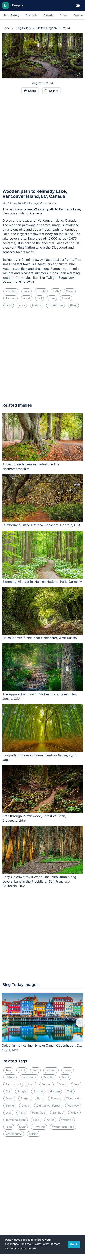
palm (22, 1112)
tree (52, 298)
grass (69, 291)
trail (69, 1091)
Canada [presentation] (48, 15)
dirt (8, 1091)
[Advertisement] (42, 143)
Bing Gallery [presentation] (11, 15)
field (36, 1119)
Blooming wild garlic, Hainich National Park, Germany (42, 581)
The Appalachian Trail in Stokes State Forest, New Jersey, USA (39, 696)
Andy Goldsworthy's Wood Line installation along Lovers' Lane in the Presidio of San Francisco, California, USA (39, 881)
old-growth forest (48, 1105)
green (9, 1098)
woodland (72, 1098)
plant (73, 305)
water (50, 1119)
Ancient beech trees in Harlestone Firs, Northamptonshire (31, 466)
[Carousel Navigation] (42, 1025)
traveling (39, 1126)
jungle (41, 291)
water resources (63, 1126)
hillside (33, 1133)
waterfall (67, 1119)
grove (25, 1105)
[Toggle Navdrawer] (78, 5)
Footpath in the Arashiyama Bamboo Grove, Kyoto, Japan (40, 757)
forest (66, 298)
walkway (73, 1105)
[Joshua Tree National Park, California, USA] (6, 55)
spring (10, 1105)
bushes (25, 1098)
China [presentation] (63, 15)
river (22, 1126)
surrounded (13, 1084)
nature (36, 305)
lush (9, 305)
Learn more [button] (28, 1248)
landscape (55, 305)
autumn (10, 298)
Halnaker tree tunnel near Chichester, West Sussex (39, 638)
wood (26, 298)
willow (74, 1112)
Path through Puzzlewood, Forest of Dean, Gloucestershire (34, 818)
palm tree (38, 1112)
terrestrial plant (16, 1119)
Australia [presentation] (31, 15)
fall (39, 298)
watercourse (14, 1133)
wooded (11, 291)
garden (55, 1091)
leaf (8, 1112)
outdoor (51, 1070)
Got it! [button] (74, 1244)
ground (38, 1091)
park (26, 291)
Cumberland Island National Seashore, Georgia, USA (41, 525)
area (22, 305)
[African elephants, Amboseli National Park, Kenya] (79, 55)
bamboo (57, 1112)
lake (9, 1126)
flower (54, 1098)
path (56, 291)
